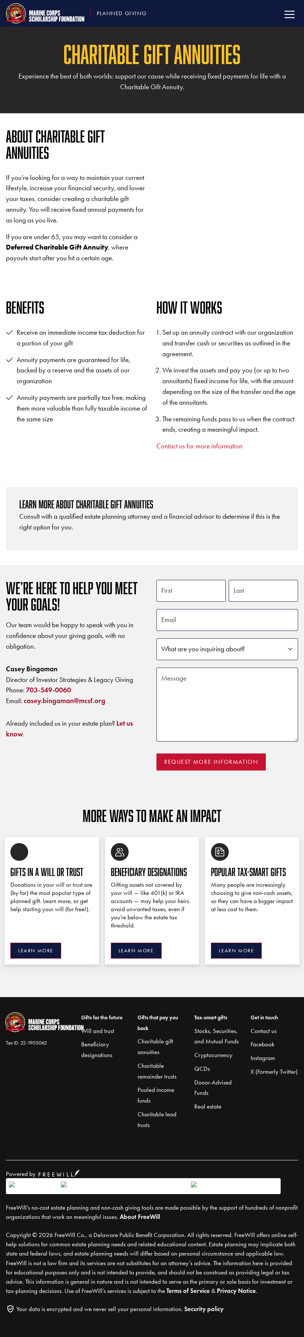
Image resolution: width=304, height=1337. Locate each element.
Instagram (263, 1058)
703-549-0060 (48, 690)
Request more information (211, 761)
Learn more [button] (35, 950)
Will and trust (97, 1030)
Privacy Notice (236, 1291)
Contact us (264, 1030)
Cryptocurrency (213, 1055)
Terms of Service (188, 1291)
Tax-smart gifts (210, 1017)
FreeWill (59, 1173)
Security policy (204, 1309)
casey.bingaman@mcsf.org (64, 700)
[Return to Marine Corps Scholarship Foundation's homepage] (30, 1024)
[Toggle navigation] (290, 13)
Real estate (207, 1106)
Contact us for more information (199, 446)
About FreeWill (140, 1217)
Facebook (262, 1044)
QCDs (202, 1068)
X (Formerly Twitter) (274, 1071)
